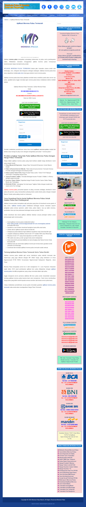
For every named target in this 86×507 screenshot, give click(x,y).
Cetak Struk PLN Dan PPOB (68, 478)
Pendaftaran (13, 15)
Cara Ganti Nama (64, 483)
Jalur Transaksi (61, 15)
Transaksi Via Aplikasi (66, 485)
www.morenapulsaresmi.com (69, 95)
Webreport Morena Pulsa (67, 480)
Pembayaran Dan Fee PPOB (68, 470)
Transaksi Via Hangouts (67, 491)
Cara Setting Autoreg (66, 476)
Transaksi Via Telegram (66, 489)
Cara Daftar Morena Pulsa (67, 452)
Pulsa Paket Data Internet (67, 461)
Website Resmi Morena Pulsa (68, 450)
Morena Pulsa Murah (38, 499)
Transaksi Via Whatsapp (67, 487)
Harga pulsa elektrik (65, 457)
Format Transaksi (32, 15)
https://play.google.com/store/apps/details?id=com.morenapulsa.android (28, 223)
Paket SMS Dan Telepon (67, 459)
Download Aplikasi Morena (67, 482)
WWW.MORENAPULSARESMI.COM (47, 503)
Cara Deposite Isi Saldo (66, 454)
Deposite (22, 15)
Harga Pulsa (43, 15)
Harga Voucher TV (65, 468)
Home (5, 15)
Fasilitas (52, 15)
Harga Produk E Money (66, 463)
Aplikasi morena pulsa (19, 205)
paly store (21, 73)
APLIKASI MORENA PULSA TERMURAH (17, 68)
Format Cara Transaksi (66, 455)
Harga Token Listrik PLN (67, 465)
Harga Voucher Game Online (68, 467)
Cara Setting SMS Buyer (67, 474)
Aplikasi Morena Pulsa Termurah (30, 23)
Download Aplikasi (74, 15)
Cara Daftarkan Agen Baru (68, 472)
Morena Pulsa (61, 499)
